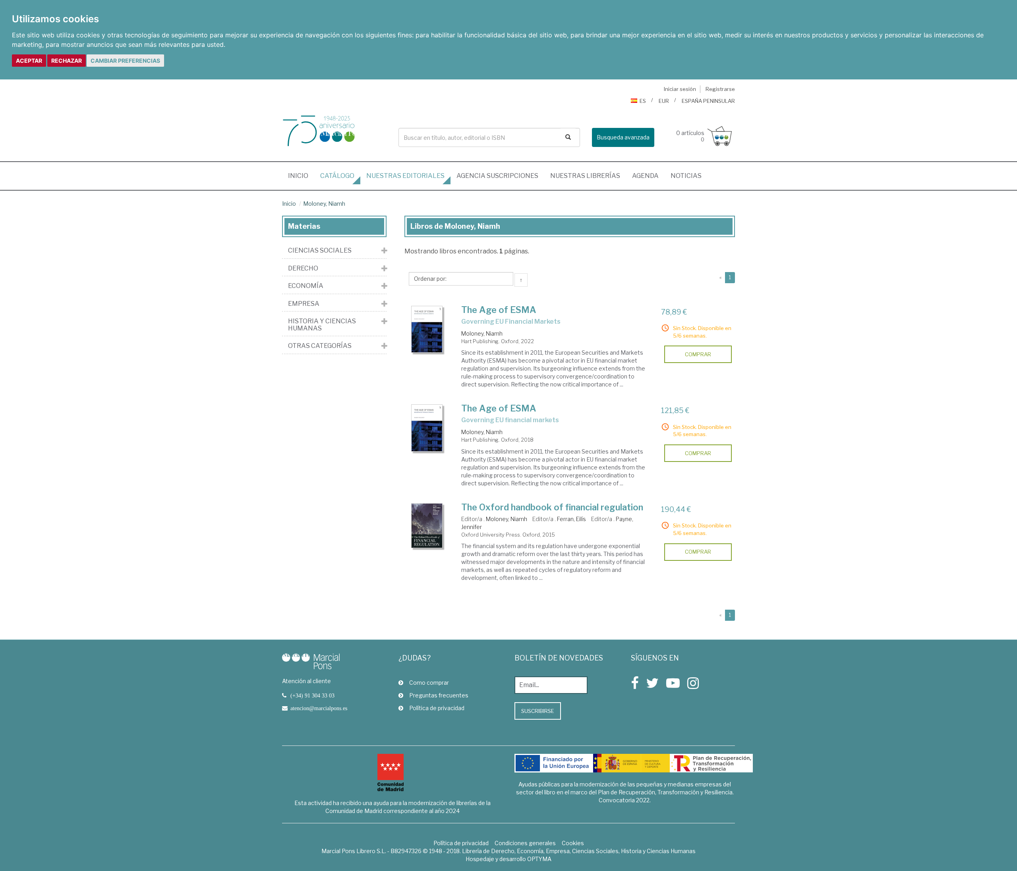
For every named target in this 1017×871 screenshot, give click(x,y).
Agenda (645, 176)
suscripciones (497, 176)
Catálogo (337, 176)
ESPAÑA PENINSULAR (708, 101)
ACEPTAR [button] (29, 60)
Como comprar (429, 682)
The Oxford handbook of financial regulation (552, 507)
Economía (305, 286)
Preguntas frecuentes (438, 695)
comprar (698, 354)
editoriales (405, 176)
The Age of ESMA (498, 310)
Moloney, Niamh (324, 203)
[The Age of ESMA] (427, 329)
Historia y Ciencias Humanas (322, 325)
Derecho (303, 268)
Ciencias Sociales (320, 250)
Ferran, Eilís (571, 519)
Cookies (573, 843)
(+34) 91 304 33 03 (312, 695)
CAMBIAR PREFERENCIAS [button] (125, 60)
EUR (664, 101)
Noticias (686, 176)
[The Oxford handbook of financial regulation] (427, 525)
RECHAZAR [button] (66, 60)
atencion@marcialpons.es (318, 708)
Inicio (301, 176)
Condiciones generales (525, 843)
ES (643, 101)
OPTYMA (539, 859)
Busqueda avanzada (623, 137)
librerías (585, 176)
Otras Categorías (320, 346)
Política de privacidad (436, 708)
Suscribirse (537, 711)
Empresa (303, 303)
